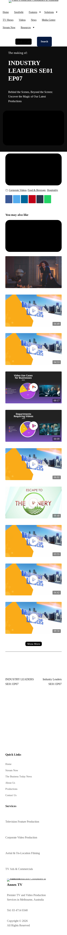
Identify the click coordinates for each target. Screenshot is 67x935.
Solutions (49, 12)
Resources (26, 27)
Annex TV (14, 885)
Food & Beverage (37, 190)
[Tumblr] (39, 199)
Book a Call (23, 41)
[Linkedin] (24, 199)
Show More (33, 643)
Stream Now (9, 27)
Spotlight (18, 12)
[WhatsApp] (47, 199)
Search (44, 41)
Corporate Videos (17, 190)
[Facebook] (8, 199)
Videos (22, 19)
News (33, 19)
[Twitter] (16, 199)
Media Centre (48, 19)
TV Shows (8, 19)
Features (33, 12)
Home (6, 12)
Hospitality (52, 190)
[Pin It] (32, 199)
